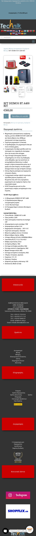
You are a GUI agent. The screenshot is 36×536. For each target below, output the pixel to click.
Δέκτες (18, 359)
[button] (29, 58)
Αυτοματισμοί (18, 351)
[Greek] (25, 31)
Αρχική (6, 49)
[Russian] (13, 33)
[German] (22, 31)
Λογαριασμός (13, 13)
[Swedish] (25, 33)
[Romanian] (10, 33)
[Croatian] (8, 31)
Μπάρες (18, 355)
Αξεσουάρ (18, 363)
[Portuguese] (33, 31)
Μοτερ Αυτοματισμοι (15, 49)
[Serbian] (16, 33)
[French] (19, 31)
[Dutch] (10, 31)
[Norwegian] (30, 31)
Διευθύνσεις (18, 446)
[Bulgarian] (5, 31)
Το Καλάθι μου (22, 13)
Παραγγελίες (18, 444)
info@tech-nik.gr (20, 320)
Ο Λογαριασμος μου (18, 442)
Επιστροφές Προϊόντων (18, 399)
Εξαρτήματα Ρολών (18, 361)
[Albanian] (2, 31)
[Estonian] (16, 31)
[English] (13, 31)
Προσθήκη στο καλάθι (20, 116)
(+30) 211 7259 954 (19, 314)
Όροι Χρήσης (18, 401)
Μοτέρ (18, 353)
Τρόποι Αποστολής (15, 395)
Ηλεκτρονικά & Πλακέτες (18, 357)
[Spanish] (22, 33)
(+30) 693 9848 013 (19, 318)
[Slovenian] (19, 33)
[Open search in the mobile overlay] (18, 37)
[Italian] (28, 31)
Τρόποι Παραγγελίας (18, 393)
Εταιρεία (18, 391)
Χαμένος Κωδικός (18, 448)
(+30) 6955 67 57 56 (19, 316)
